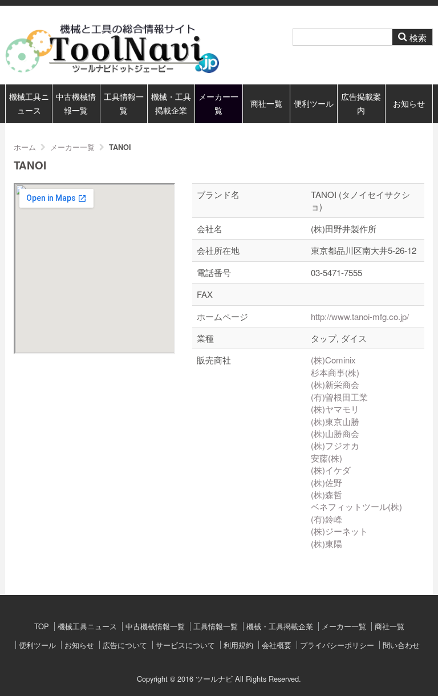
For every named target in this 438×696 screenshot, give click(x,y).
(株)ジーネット (339, 531)
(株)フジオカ (335, 445)
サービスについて (185, 645)
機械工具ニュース (29, 103)
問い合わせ (401, 645)
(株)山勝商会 (335, 433)
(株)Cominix (333, 360)
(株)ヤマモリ (335, 409)
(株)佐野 (326, 482)
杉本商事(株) (335, 372)
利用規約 (238, 645)
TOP (41, 626)
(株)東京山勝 (335, 421)
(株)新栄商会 (335, 384)
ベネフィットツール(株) (356, 506)
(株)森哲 (326, 494)
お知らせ (409, 103)
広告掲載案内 (361, 103)
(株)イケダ (331, 470)
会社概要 (276, 645)
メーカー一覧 (218, 103)
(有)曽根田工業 (339, 397)
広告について (125, 645)
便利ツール (314, 103)
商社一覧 (266, 103)
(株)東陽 (326, 543)
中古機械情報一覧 (76, 103)
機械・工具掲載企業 (171, 103)
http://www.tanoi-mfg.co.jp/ (360, 316)
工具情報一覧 (124, 103)
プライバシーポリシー (337, 645)
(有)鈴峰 (326, 519)
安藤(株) (326, 458)
